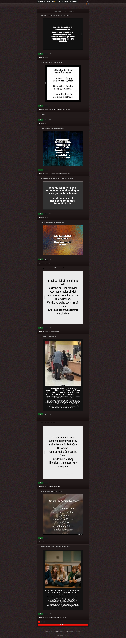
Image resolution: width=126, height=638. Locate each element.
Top (54, 1)
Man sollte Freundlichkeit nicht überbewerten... (55, 15)
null (52, 331)
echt (50, 486)
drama (58, 331)
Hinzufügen (74, 1)
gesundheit (68, 109)
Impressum (61, 635)
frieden (57, 109)
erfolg (61, 109)
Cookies (58, 635)
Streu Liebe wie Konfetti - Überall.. (51, 491)
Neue (59, 1)
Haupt (48, 1)
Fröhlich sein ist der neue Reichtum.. (52, 128)
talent (55, 331)
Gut (40, 54)
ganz (50, 418)
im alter (64, 617)
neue (50, 109)
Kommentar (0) (43, 123)
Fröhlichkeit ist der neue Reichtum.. (52, 62)
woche (55, 617)
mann (53, 418)
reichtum (53, 109)
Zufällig (66, 1)
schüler (58, 617)
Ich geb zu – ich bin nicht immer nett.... (53, 268)
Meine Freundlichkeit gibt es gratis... (52, 222)
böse (59, 486)
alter (61, 617)
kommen (55, 486)
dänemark (51, 617)
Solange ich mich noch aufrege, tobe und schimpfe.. (57, 178)
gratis (50, 263)
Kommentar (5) (43, 617)
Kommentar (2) (43, 57)
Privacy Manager (66, 635)
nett (49, 331)
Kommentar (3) (43, 173)
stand (64, 109)
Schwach (45, 54)
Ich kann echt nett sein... (48, 423)
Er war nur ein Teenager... (49, 336)
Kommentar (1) (43, 109)
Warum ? (43, 114)
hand (56, 418)
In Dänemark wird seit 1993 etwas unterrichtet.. (55, 546)
